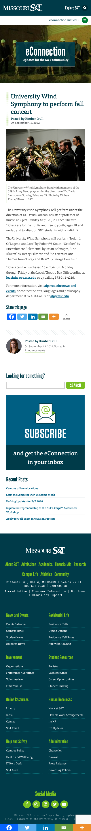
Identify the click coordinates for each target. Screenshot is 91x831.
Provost (53, 757)
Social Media (45, 793)
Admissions (28, 564)
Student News (14, 637)
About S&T (12, 564)
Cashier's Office (58, 673)
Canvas (10, 721)
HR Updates (56, 728)
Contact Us (58, 586)
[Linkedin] (33, 317)
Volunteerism (14, 679)
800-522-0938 (34, 586)
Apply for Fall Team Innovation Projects (30, 519)
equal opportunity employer (59, 815)
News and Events (17, 615)
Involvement (14, 657)
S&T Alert (12, 770)
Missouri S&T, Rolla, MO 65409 (31, 582)
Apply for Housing (60, 644)
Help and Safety (16, 741)
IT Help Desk (14, 763)
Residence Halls (58, 624)
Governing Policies (60, 770)
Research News (15, 644)
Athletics (46, 574)
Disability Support (47, 595)
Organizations (14, 666)
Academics (45, 564)
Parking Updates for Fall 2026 (24, 501)
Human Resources (60, 699)
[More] (54, 317)
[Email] (43, 317)
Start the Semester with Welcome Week (30, 495)
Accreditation (16, 591)
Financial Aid (63, 564)
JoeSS (9, 715)
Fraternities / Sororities (20, 673)
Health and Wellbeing (19, 757)
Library (10, 708)
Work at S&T (56, 708)
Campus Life (30, 574)
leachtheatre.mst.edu (21, 278)
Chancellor (55, 750)
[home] (31, 8)
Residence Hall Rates (61, 637)
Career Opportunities (61, 679)
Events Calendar (16, 624)
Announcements (35, 350)
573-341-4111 (71, 582)
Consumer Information (49, 591)
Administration (58, 741)
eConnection (46, 51)
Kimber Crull (34, 119)
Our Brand (78, 591)
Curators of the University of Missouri (43, 819)
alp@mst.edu (59, 296)
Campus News (15, 631)
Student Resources (61, 657)
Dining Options (58, 631)
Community (61, 574)
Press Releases (57, 763)
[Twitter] (22, 317)
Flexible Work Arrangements (66, 715)
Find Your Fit (14, 686)
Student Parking (58, 686)
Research (80, 564)
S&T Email (12, 728)
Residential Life (59, 615)
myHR (52, 721)
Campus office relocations (22, 488)
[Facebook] (11, 317)
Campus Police (15, 750)
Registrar (54, 666)
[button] (85, 8)
